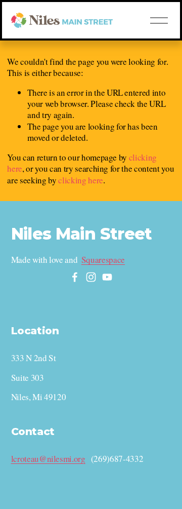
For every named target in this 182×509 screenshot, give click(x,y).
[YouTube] (107, 277)
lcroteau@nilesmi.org (48, 458)
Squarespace (103, 259)
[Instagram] (91, 277)
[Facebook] (75, 277)
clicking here (80, 180)
